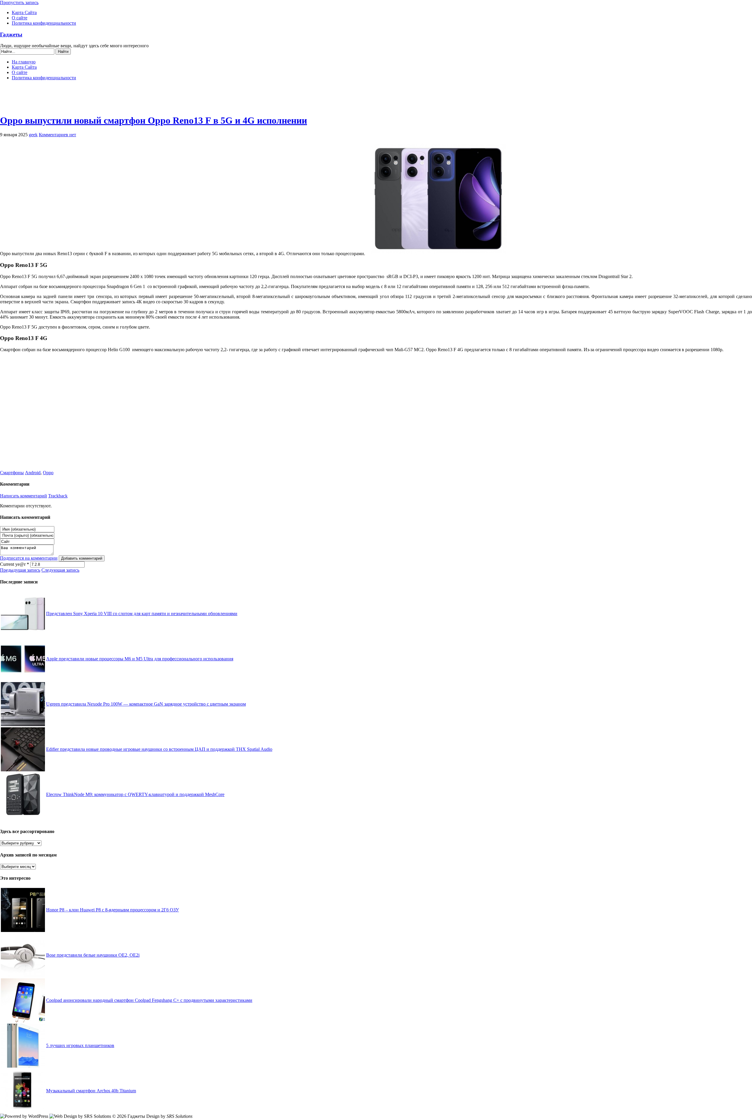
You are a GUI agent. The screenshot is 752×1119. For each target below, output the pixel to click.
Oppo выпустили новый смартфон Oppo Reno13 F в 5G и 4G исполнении (153, 120)
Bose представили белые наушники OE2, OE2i (93, 955)
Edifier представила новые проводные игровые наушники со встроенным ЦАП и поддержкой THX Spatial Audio (159, 749)
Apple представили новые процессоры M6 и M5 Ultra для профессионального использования (139, 658)
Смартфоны (12, 472)
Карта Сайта (24, 12)
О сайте (19, 17)
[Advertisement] (376, 100)
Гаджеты (11, 34)
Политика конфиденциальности (44, 23)
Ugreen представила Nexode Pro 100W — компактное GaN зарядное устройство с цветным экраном (146, 703)
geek (33, 134)
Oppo (48, 472)
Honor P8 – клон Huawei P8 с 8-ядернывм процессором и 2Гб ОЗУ (112, 909)
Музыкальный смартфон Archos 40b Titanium (91, 1090)
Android (33, 472)
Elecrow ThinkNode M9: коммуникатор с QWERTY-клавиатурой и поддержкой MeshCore (135, 794)
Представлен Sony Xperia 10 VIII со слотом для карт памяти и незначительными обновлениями (141, 613)
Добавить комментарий (81, 558)
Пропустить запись (19, 2)
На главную (24, 61)
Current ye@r (14, 564)
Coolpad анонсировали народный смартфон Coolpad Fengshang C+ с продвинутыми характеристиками (149, 1000)
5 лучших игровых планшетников (80, 1045)
